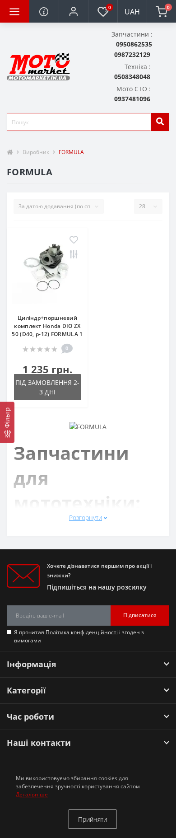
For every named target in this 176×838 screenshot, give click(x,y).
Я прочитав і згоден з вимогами (79, 636)
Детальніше (32, 794)
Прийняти (92, 819)
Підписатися (140, 615)
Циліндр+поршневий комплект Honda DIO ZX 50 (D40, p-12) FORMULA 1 (47, 326)
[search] (159, 122)
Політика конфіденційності (82, 632)
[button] (73, 11)
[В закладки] (74, 240)
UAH (132, 12)
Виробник (36, 152)
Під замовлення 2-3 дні (47, 387)
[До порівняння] (74, 254)
